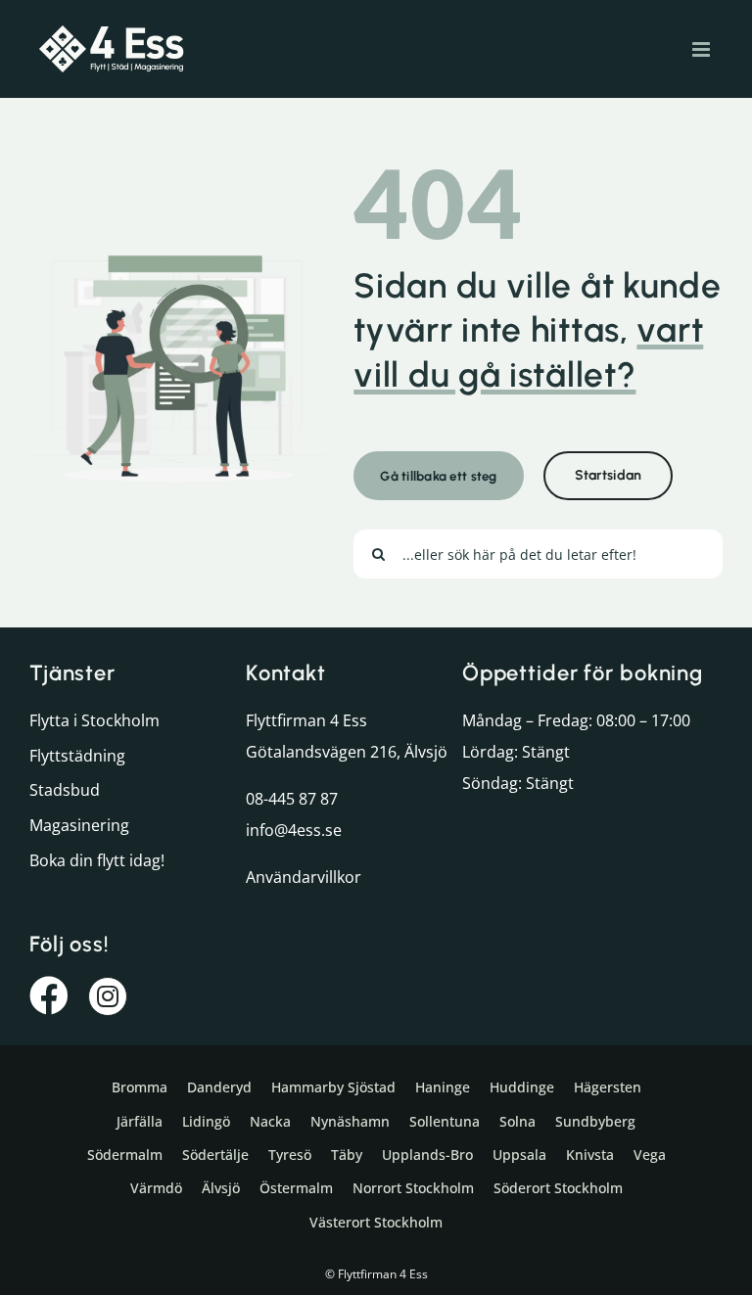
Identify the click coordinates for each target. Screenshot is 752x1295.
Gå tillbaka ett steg (438, 476)
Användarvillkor (303, 877)
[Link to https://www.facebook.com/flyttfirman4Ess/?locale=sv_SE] (49, 995)
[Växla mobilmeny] (702, 49)
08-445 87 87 (292, 798)
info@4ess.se (294, 830)
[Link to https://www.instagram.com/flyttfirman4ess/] (107, 996)
